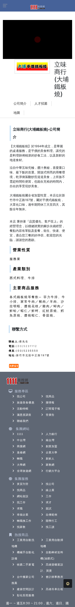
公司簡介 (20, 103)
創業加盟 (51, 446)
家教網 (50, 464)
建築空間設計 (25, 589)
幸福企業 (22, 514)
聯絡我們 (22, 420)
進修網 (21, 452)
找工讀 (50, 526)
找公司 (21, 396)
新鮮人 (50, 458)
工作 (49, 496)
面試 (49, 508)
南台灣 (50, 440)
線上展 (50, 490)
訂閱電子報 (53, 408)
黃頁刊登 (22, 483)
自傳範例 (51, 514)
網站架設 (22, 496)
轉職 (20, 458)
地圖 (16, 113)
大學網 (21, 464)
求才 (49, 502)
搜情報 (50, 402)
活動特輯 (22, 408)
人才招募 (41, 103)
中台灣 (21, 440)
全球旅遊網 (24, 470)
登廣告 (50, 414)
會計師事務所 (54, 576)
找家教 (21, 526)
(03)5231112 (26, 346)
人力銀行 (51, 434)
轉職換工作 (24, 520)
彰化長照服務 (25, 595)
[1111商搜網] (37, 7)
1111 (20, 434)
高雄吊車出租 (54, 589)
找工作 (21, 502)
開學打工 (51, 520)
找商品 (50, 396)
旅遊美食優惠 (25, 402)
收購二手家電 (25, 564)
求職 (20, 508)
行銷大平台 (53, 470)
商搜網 (21, 446)
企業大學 (51, 452)
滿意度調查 (24, 414)
